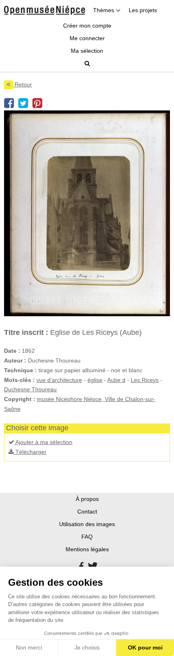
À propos (87, 499)
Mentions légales (87, 549)
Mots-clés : (19, 380)
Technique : (20, 370)
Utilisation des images (87, 524)
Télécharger (30, 452)
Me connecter (87, 38)
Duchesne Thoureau (30, 389)
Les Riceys (145, 380)
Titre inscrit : (26, 332)
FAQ (87, 536)
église (94, 380)
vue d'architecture (59, 380)
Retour (19, 84)
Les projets (143, 10)
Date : (12, 350)
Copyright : (19, 399)
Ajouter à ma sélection (43, 442)
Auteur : (15, 360)
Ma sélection (87, 50)
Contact (87, 511)
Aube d (116, 380)
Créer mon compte (87, 25)
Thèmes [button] (104, 10)
